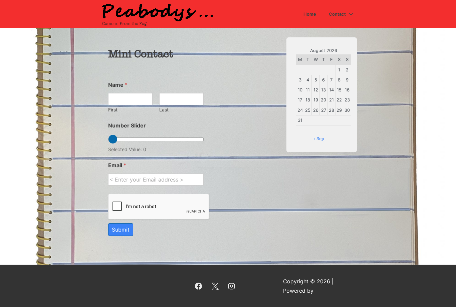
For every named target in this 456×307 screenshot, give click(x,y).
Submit (121, 229)
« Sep (319, 138)
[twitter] (215, 286)
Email (117, 165)
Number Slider (127, 125)
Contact (337, 14)
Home (309, 14)
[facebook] (198, 286)
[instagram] (231, 286)
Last (164, 109)
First (113, 109)
